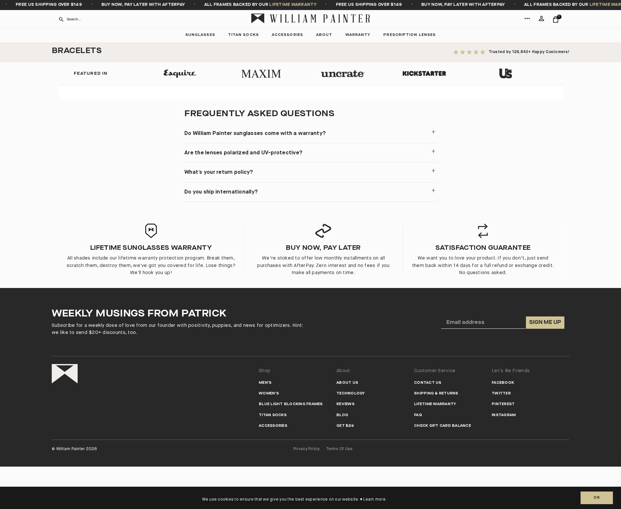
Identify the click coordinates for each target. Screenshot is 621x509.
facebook (503, 383)
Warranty (358, 35)
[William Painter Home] (310, 19)
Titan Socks (243, 35)
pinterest (503, 404)
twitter (501, 393)
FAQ (418, 415)
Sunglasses (200, 35)
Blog (342, 415)
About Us (347, 383)
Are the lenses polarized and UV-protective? (243, 153)
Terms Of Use (339, 449)
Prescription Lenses (409, 35)
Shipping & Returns (436, 393)
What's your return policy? (218, 172)
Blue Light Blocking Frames (291, 404)
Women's (269, 393)
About (324, 35)
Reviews (345, 404)
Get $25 (345, 426)
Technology (350, 393)
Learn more (374, 500)
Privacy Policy (306, 449)
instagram (504, 415)
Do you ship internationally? (221, 192)
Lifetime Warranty (435, 404)
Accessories (287, 35)
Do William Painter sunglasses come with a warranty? (255, 133)
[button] (527, 23)
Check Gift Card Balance (442, 426)
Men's (265, 383)
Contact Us (427, 383)
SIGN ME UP (545, 322)
